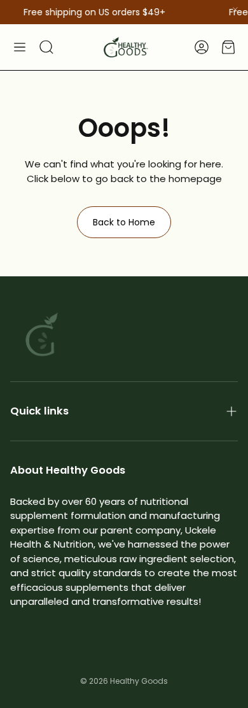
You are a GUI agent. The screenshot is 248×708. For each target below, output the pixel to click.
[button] (19, 47)
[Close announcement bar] (235, 9)
